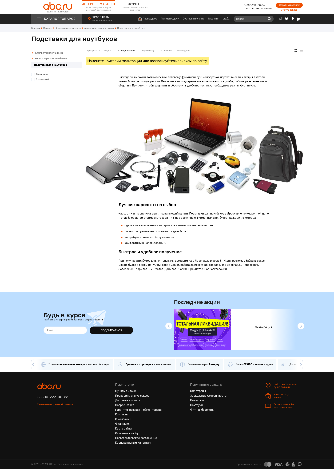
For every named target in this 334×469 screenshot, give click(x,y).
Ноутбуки (196, 405)
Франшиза (122, 424)
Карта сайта (123, 428)
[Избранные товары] (286, 19)
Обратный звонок (289, 5)
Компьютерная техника (49, 52)
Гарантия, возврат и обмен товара (138, 409)
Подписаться (111, 330)
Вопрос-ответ (124, 405)
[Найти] (269, 18)
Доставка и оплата (194, 18)
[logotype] (56, 7)
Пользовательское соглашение (136, 438)
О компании (123, 419)
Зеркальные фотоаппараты (208, 395)
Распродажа (150, 18)
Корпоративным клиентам (133, 442)
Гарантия (213, 18)
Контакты (121, 414)
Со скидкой (42, 79)
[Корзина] (299, 19)
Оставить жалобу (126, 433)
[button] (168, 326)
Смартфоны (198, 391)
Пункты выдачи (170, 18)
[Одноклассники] (47, 420)
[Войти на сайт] (292, 18)
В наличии (42, 74)
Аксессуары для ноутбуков (51, 58)
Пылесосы (197, 400)
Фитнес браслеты (202, 409)
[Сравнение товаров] (280, 19)
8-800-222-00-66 (254, 5)
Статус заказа (289, 9)
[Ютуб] (55, 420)
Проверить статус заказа (132, 395)
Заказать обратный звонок (55, 404)
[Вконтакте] (40, 420)
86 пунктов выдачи (102, 20)
